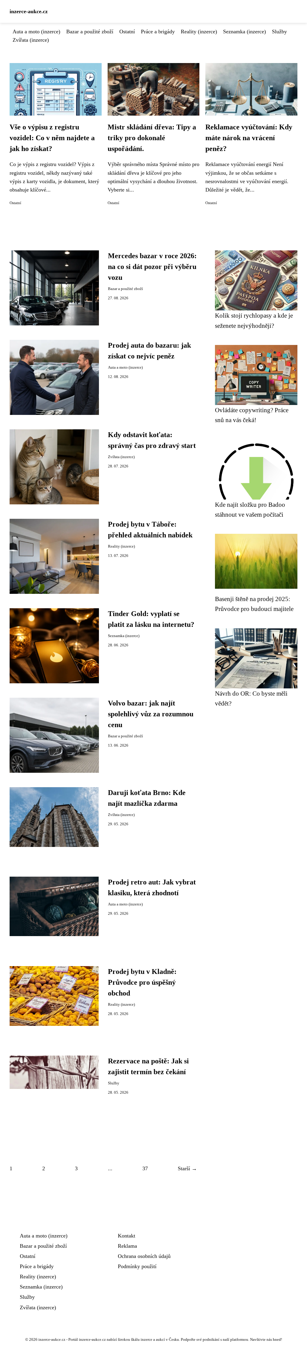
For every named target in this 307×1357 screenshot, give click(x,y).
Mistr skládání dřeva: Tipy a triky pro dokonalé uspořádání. (152, 138)
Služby (279, 32)
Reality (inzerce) (199, 32)
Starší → (187, 1168)
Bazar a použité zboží (89, 32)
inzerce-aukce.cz (29, 11)
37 (145, 1168)
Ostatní (127, 32)
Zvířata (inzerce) (31, 40)
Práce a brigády (158, 32)
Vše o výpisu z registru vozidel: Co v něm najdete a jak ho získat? (52, 138)
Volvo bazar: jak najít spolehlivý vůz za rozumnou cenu (150, 714)
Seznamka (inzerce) (244, 32)
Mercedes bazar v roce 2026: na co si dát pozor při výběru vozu (152, 266)
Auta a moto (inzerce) (36, 32)
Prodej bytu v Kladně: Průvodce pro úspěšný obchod (142, 982)
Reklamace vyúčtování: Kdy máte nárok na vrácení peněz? (248, 138)
